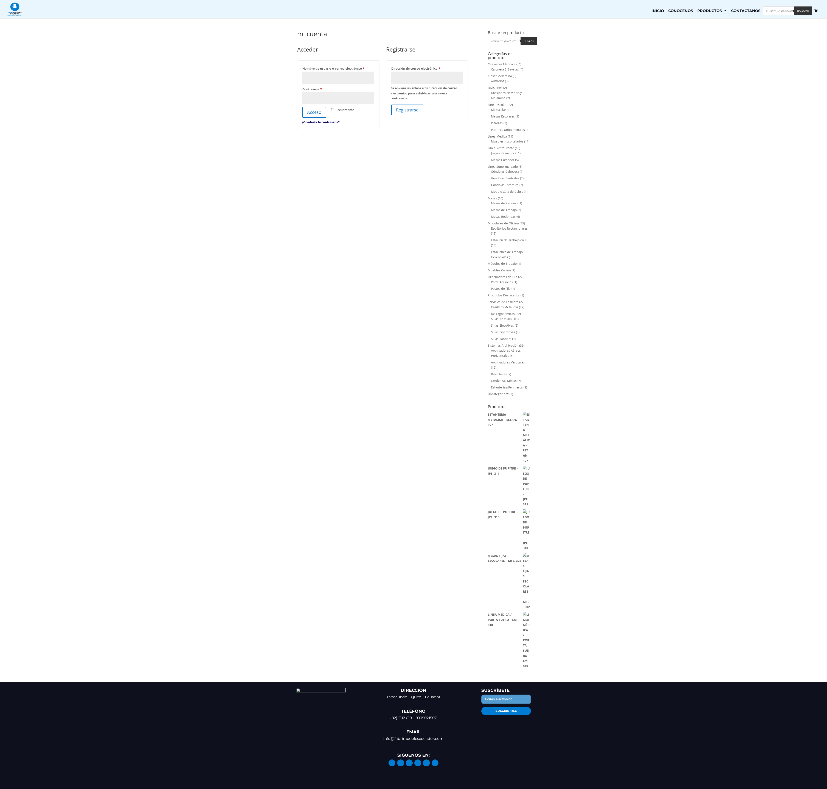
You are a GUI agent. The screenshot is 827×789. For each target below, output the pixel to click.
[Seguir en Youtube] (417, 762)
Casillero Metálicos (504, 307)
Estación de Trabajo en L (508, 240)
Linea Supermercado (503, 166)
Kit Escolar (498, 110)
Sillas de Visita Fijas (505, 319)
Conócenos (680, 11)
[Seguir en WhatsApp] (426, 762)
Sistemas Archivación (503, 345)
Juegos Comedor (503, 153)
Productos (709, 11)
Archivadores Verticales (508, 362)
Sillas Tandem (501, 339)
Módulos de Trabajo (502, 263)
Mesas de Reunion (504, 203)
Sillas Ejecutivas (502, 325)
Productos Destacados (504, 295)
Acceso (314, 112)
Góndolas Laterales (505, 185)
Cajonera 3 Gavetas (505, 69)
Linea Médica (497, 136)
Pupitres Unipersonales (508, 130)
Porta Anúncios (502, 282)
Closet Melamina (500, 76)
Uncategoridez (498, 394)
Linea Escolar (497, 105)
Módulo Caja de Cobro (507, 191)
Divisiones (495, 88)
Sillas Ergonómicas (501, 314)
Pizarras (497, 123)
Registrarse (407, 110)
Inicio (657, 11)
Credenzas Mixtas (504, 381)
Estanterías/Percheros (507, 387)
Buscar (803, 10)
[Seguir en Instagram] (400, 762)
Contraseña (320, 89)
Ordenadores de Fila (502, 277)
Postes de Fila (501, 288)
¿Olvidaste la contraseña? (321, 122)
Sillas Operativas (503, 332)
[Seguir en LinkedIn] (409, 762)
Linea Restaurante (501, 148)
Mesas (492, 198)
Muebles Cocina (499, 270)
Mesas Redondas (503, 216)
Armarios (497, 81)
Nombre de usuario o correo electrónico (338, 68)
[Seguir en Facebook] (392, 762)
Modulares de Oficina (503, 223)
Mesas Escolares (503, 116)
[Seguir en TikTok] (435, 762)
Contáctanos (745, 11)
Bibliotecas (499, 374)
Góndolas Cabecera (505, 171)
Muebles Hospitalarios (507, 141)
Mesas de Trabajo (504, 210)
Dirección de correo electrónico (424, 68)
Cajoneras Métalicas (502, 64)
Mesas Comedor (502, 160)
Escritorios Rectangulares (509, 228)
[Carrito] (816, 10)
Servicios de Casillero (503, 302)
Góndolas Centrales (505, 178)
